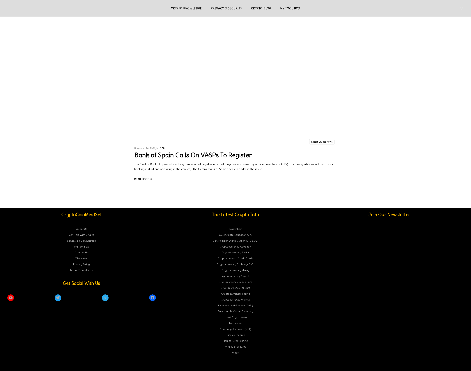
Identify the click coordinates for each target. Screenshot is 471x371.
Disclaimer (81, 258)
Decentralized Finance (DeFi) (235, 305)
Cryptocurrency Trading (235, 293)
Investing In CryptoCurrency (235, 311)
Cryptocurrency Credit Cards (235, 258)
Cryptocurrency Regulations (235, 282)
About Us (81, 229)
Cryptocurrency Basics (235, 252)
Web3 (235, 352)
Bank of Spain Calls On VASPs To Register (193, 155)
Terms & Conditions (81, 270)
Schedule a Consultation (81, 240)
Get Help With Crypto (81, 234)
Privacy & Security (235, 346)
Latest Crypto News (321, 141)
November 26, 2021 (144, 148)
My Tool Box (81, 246)
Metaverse (235, 323)
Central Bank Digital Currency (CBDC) (235, 240)
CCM (162, 148)
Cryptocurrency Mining (235, 270)
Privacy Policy (81, 264)
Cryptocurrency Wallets (235, 299)
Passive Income (235, 335)
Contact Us (81, 252)
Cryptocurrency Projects (235, 276)
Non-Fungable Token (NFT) (235, 329)
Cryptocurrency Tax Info (235, 287)
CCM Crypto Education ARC (235, 234)
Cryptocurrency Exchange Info (235, 264)
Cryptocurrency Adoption (235, 246)
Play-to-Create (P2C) (235, 340)
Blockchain (235, 229)
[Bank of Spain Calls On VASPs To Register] (235, 86)
